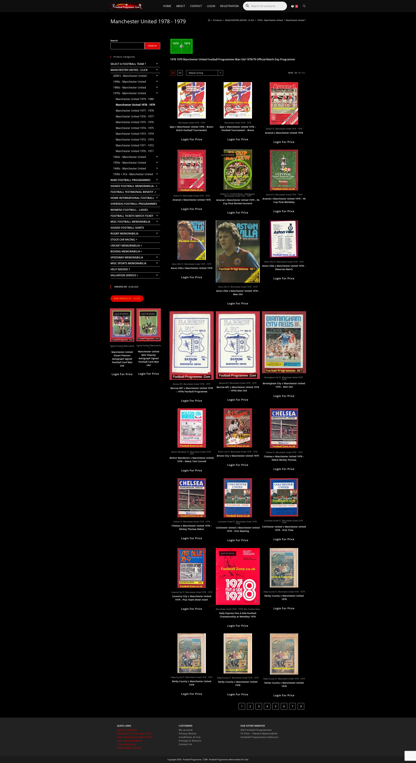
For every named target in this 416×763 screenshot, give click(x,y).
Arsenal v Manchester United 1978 (284, 132)
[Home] (209, 20)
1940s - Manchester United (129, 168)
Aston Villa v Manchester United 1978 (191, 268)
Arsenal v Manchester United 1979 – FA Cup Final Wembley (284, 200)
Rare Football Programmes (130, 180)
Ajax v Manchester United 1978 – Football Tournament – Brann (238, 128)
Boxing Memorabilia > (126, 251)
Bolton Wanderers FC (180, 451)
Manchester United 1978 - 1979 (301, 20)
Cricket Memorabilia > (126, 245)
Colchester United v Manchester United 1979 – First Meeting (238, 529)
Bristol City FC (224, 451)
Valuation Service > (124, 275)
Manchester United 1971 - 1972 (135, 145)
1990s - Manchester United (129, 81)
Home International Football (132, 198)
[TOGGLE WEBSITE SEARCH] (304, 6)
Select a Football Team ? (128, 64)
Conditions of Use (189, 737)
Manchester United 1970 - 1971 (135, 151)
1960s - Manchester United (129, 157)
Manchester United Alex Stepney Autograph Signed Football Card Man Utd (148, 358)
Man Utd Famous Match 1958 (134, 737)
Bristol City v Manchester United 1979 (238, 455)
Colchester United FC (226, 521)
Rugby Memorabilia (124, 233)
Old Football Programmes (256, 729)
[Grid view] (173, 73)
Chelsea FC (270, 452)
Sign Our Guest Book (129, 740)
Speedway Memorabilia (126, 257)
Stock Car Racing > (123, 239)
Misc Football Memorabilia (130, 221)
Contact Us (185, 744)
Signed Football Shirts (127, 227)
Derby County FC (270, 591)
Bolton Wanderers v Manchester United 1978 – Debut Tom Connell (192, 459)
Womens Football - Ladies (129, 210)
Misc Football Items (252, 609)
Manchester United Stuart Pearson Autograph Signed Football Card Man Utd (122, 358)
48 (299, 72)
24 (295, 72)
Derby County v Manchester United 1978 (284, 597)
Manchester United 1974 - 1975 (135, 128)
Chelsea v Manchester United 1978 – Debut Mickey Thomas (284, 458)
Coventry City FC (177, 592)
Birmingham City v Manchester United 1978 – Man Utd (284, 385)
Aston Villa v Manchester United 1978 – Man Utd (238, 292)
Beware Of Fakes (127, 729)
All (304, 72)
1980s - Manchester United (129, 87)
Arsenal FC (270, 128)
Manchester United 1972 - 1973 (135, 139)
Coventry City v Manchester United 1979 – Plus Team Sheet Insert (191, 598)
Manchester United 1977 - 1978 (135, 110)
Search (114, 40)
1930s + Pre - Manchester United (133, 174)
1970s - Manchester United (129, 93)
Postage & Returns (190, 740)
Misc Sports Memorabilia (128, 263)
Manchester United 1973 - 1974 (135, 133)
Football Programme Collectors (259, 737)
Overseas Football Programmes (133, 204)
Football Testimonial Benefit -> (133, 192)
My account (186, 729)
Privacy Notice (187, 733)
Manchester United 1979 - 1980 (135, 99)
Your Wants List (126, 744)
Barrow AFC (177, 384)
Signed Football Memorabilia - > (133, 186)
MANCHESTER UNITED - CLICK (129, 70)
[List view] (180, 73)
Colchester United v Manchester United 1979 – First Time (284, 528)
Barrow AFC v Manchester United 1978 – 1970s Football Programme (191, 390)
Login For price (191, 139)
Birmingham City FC (272, 377)
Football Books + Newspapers (242, 194)
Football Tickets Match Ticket (131, 216)
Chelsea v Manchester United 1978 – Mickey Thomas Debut (192, 527)
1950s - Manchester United (129, 162)
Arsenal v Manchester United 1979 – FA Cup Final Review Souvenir (237, 201)
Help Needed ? (120, 269)
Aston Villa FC (177, 264)
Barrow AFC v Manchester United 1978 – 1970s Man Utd (238, 389)
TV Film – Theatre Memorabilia (258, 733)
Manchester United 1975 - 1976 (135, 122)
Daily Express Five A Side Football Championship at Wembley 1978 (237, 615)
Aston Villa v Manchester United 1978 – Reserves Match (284, 267)
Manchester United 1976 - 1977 (135, 116)
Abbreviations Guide (129, 747)
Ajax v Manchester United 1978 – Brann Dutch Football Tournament (191, 128)
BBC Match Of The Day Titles (134, 733)
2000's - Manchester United (130, 76)
